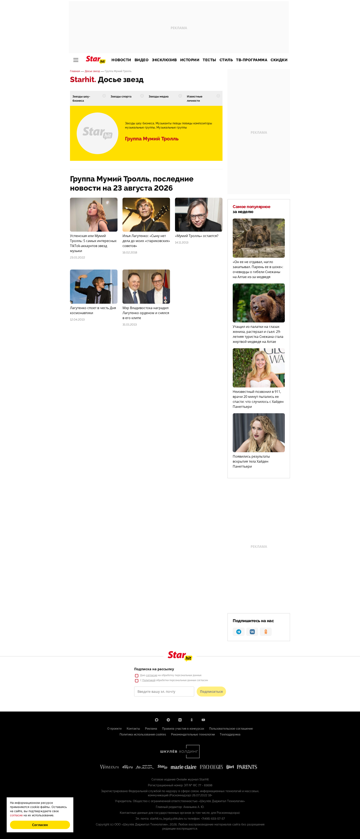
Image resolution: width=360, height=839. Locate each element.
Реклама (151, 728)
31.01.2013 (129, 324)
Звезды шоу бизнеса (139, 123)
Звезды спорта (121, 96)
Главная (75, 71)
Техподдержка (230, 734)
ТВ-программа (251, 60)
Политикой (148, 680)
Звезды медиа (159, 96)
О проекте (114, 728)
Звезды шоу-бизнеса (81, 98)
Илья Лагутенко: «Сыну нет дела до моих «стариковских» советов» (146, 240)
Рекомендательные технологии (193, 734)
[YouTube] (203, 720)
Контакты (133, 728)
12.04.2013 (77, 319)
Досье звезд (92, 71)
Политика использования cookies (143, 734)
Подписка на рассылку (154, 669)
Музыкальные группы (171, 127)
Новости (121, 60)
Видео (142, 60)
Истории (190, 60)
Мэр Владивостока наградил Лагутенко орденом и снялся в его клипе (145, 313)
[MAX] (156, 720)
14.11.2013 (181, 242)
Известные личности (194, 98)
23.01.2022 (77, 257)
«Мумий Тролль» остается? (196, 235)
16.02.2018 (129, 252)
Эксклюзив (164, 60)
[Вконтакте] (180, 720)
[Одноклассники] (191, 720)
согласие (151, 675)
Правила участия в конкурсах (183, 728)
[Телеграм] (168, 720)
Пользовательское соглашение (231, 728)
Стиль (226, 60)
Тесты (209, 60)
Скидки (279, 60)
